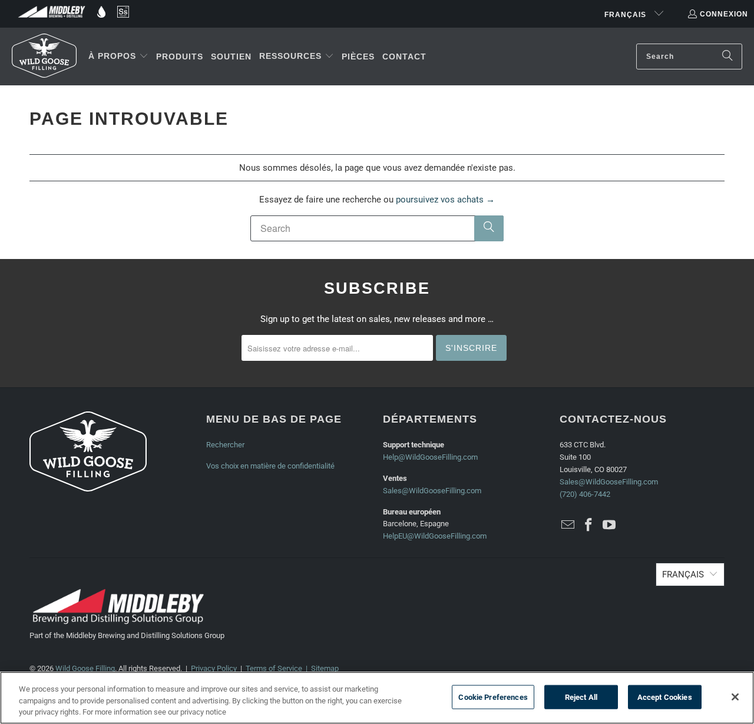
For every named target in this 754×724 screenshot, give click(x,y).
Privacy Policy (214, 668)
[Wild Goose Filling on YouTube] (609, 525)
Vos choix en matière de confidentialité (270, 465)
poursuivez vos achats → (445, 199)
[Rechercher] (727, 56)
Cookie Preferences (492, 696)
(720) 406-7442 (585, 494)
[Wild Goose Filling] (44, 56)
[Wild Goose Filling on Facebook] (589, 525)
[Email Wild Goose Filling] (568, 525)
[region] (377, 698)
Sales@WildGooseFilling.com (432, 490)
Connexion (724, 14)
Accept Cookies (664, 696)
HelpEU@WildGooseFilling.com (435, 536)
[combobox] (689, 56)
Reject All (581, 696)
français (626, 15)
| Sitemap (320, 668)
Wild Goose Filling (85, 668)
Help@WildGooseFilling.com (430, 457)
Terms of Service (274, 668)
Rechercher (225, 444)
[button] (118, 56)
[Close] (735, 697)
